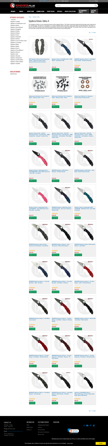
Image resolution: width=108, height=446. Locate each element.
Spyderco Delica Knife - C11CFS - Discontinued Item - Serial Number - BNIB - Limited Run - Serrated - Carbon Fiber (39, 135)
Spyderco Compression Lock (18, 23)
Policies (40, 427)
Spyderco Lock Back (16, 42)
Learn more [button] (70, 443)
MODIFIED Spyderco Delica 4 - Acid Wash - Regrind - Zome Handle (39, 393)
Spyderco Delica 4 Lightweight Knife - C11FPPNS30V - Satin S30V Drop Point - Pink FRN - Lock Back (39, 209)
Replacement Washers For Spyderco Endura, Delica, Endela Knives (83, 97)
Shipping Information (43, 425)
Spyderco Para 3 (15, 48)
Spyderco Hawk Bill (16, 36)
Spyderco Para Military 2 (17, 50)
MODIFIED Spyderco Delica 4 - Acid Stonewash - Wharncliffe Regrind (60, 245)
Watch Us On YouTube (87, 425)
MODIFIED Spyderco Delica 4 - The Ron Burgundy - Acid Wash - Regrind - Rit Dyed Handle (61, 357)
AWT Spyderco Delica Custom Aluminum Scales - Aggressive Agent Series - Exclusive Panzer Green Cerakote (39, 60)
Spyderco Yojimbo (15, 63)
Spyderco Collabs (15, 21)
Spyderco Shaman (15, 56)
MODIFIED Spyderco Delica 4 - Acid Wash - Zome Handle (39, 319)
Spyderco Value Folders (17, 61)
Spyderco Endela (15, 31)
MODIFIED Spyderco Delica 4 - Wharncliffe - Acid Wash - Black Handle (85, 319)
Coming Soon (40, 11)
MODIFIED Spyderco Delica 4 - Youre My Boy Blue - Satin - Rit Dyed (39, 282)
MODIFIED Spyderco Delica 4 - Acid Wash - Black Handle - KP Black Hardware (85, 60)
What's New (30, 11)
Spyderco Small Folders (17, 59)
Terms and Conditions (43, 432)
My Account (91, 1)
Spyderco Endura (15, 33)
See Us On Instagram (93, 425)
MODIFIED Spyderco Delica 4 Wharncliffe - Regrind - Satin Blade (85, 245)
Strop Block (51, 11)
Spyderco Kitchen (15, 38)
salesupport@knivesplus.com (15, 431)
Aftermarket (83, 11)
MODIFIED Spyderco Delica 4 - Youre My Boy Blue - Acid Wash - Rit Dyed (62, 282)
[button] (73, 431)
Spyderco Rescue (15, 52)
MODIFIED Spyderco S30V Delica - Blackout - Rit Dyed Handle (60, 171)
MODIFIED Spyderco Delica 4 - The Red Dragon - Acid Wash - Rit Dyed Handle (39, 356)
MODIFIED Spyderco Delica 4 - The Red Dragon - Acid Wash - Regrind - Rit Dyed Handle (62, 320)
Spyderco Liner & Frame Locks (19, 40)
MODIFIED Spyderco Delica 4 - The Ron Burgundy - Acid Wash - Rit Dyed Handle (84, 356)
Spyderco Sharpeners (16, 57)
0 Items (96, 1)
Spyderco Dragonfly (16, 29)
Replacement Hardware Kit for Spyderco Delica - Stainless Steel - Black (62, 97)
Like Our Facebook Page (83, 425)
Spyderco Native (15, 46)
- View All (13, 19)
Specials (59, 11)
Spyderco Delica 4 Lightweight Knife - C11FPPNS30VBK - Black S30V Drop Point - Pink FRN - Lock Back (39, 172)
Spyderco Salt (14, 54)
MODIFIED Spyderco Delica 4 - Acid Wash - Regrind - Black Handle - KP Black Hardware (62, 394)
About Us (29, 430)
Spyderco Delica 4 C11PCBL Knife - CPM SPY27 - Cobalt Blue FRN (62, 60)
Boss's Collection (70, 11)
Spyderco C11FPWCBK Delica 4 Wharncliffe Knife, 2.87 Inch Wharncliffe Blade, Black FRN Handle (84, 394)
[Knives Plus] (22, 7)
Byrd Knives (14, 74)
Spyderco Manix (15, 44)
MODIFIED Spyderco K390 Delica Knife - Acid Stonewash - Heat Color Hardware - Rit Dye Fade (62, 209)
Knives (21, 11)
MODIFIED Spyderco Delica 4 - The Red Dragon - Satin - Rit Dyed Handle (84, 282)
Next (94, 32)
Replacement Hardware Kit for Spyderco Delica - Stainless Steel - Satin (39, 97)
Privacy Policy (41, 430)
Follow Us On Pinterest (90, 425)
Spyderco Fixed (15, 35)
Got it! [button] (100, 443)
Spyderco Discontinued (17, 27)
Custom (93, 11)
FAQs (28, 425)
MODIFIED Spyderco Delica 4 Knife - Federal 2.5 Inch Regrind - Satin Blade (38, 245)
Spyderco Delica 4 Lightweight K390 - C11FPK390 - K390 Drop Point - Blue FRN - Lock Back (85, 209)
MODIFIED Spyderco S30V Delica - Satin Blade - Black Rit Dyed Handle (84, 171)
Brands (13, 11)
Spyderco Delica (15, 25)
